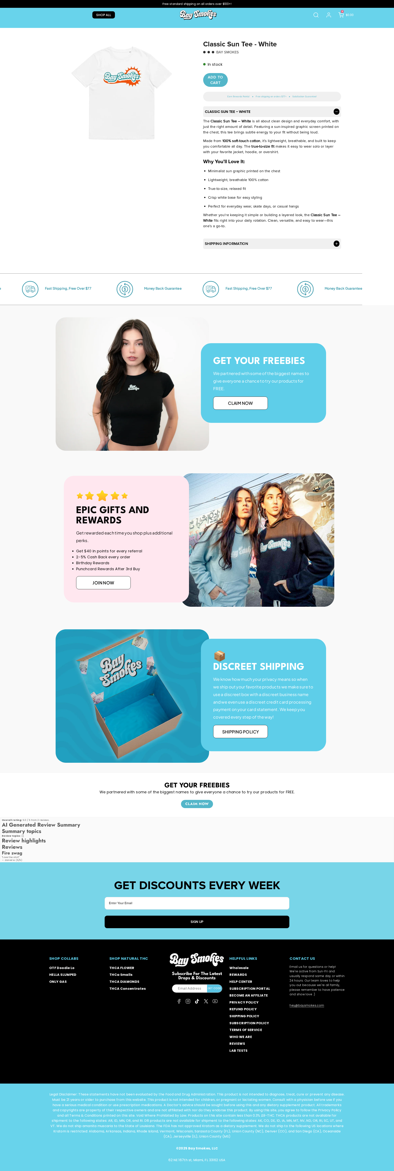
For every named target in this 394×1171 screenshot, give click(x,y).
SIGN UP (197, 922)
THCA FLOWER (121, 968)
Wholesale (239, 968)
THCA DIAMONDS (124, 981)
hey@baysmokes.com (307, 1005)
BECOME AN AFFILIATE (248, 995)
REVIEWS (237, 1043)
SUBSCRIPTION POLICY (249, 1023)
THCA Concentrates (127, 988)
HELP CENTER (240, 981)
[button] (316, 15)
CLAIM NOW (197, 803)
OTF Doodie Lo (62, 968)
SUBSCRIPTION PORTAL (249, 988)
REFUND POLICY (243, 1009)
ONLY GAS (58, 981)
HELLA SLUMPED (63, 974)
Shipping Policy (240, 731)
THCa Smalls (121, 974)
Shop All (103, 15)
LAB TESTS (238, 1050)
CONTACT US (302, 958)
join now (103, 582)
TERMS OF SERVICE (245, 1030)
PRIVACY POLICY (244, 1002)
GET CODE (214, 988)
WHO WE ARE (240, 1037)
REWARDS (238, 974)
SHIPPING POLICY (244, 1016)
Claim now (240, 403)
